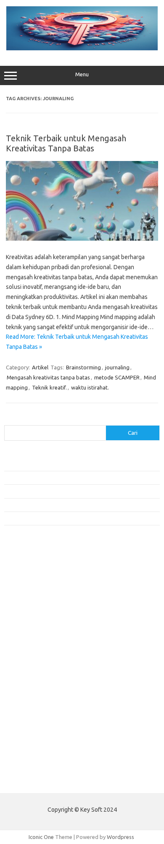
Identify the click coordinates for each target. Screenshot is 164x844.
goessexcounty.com (33, 592)
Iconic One (41, 837)
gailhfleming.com (29, 704)
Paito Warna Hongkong (33, 780)
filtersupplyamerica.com (38, 584)
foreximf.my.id (26, 648)
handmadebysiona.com (37, 600)
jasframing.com (27, 640)
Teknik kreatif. (49, 387)
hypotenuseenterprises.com (44, 616)
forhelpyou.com (28, 696)
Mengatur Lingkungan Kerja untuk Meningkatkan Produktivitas (78, 518)
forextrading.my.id (31, 672)
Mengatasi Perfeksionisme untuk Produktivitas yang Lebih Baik (79, 491)
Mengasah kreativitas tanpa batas (48, 377)
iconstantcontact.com (35, 624)
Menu (82, 74)
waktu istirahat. (90, 387)
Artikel (40, 367)
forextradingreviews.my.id (41, 664)
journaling (117, 367)
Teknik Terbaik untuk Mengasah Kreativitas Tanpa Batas (66, 143)
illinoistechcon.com (32, 736)
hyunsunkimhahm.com (35, 720)
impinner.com (25, 632)
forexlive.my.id (27, 656)
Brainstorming (83, 367)
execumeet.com (28, 567)
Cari (9, 420)
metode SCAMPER (117, 377)
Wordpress (120, 837)
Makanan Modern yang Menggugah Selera (54, 505)
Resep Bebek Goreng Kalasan (39, 464)
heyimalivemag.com (33, 712)
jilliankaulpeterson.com (37, 745)
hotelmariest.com (30, 608)
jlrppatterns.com (29, 753)
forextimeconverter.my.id (40, 680)
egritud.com (23, 688)
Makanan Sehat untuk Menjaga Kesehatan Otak (61, 477)
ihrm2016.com (26, 728)
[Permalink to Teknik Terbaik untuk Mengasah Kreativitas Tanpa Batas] (82, 238)
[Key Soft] (82, 48)
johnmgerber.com (30, 761)
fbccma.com (23, 575)
